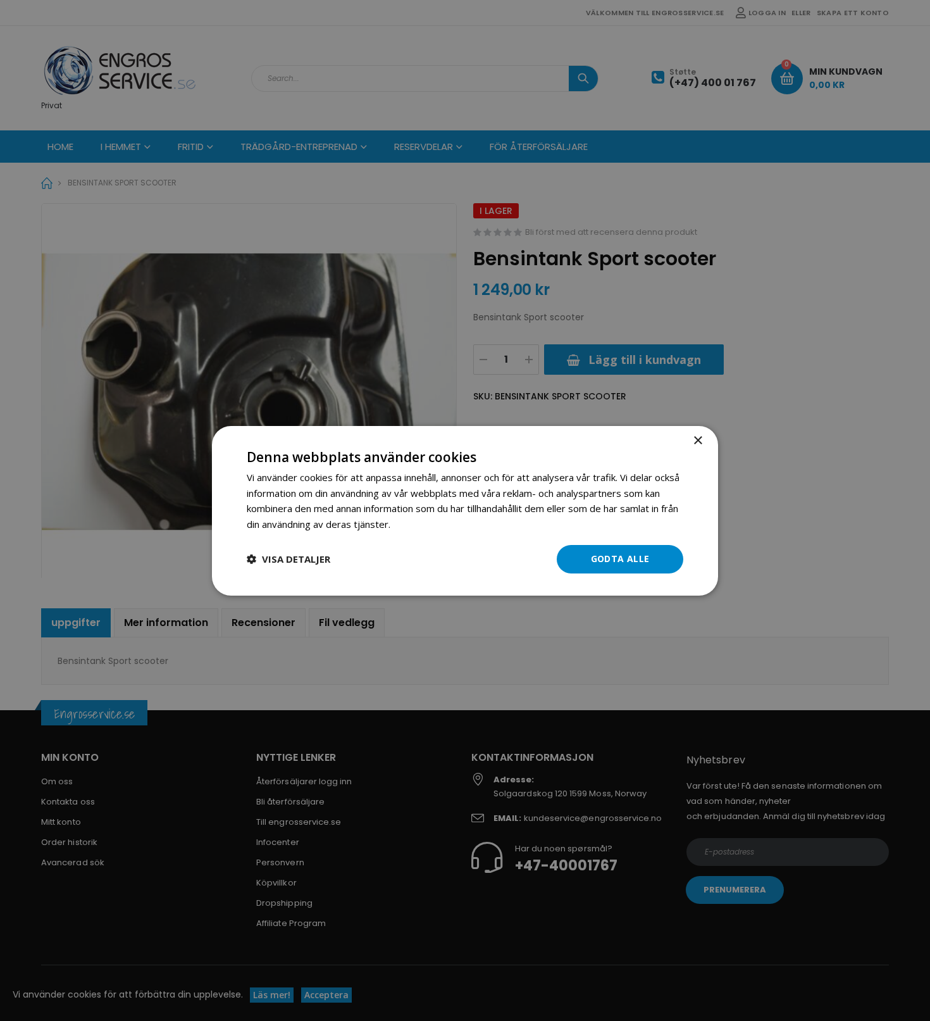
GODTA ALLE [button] (620, 559)
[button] (288, 559)
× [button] (697, 440)
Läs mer (410, 524)
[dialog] (465, 510)
